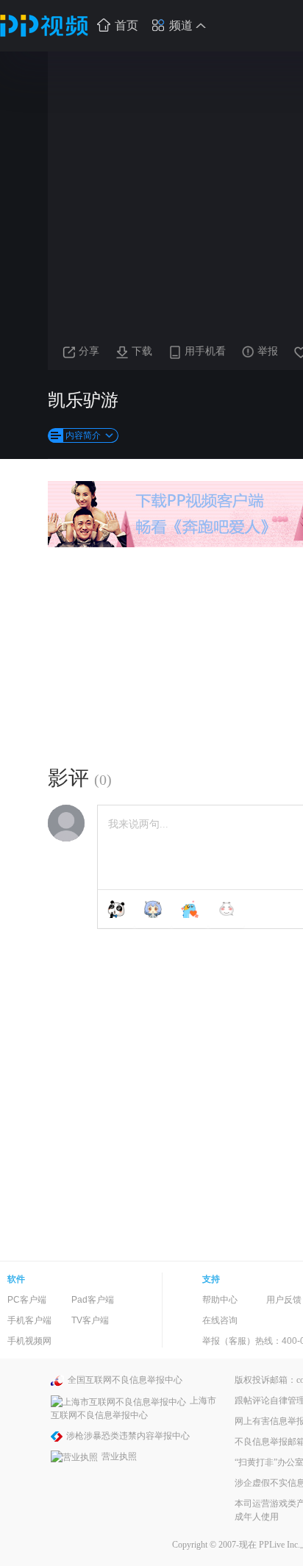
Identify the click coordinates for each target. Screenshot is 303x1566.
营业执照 (119, 1456)
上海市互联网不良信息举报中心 (133, 1407)
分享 (89, 351)
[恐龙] (189, 909)
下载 (142, 351)
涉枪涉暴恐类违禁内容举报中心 (128, 1436)
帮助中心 (220, 1300)
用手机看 (205, 351)
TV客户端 (90, 1320)
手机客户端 (29, 1320)
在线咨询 (220, 1320)
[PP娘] (153, 909)
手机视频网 (29, 1341)
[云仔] (226, 909)
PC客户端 (26, 1300)
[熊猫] (116, 909)
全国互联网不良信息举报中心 (125, 1380)
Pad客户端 (92, 1300)
